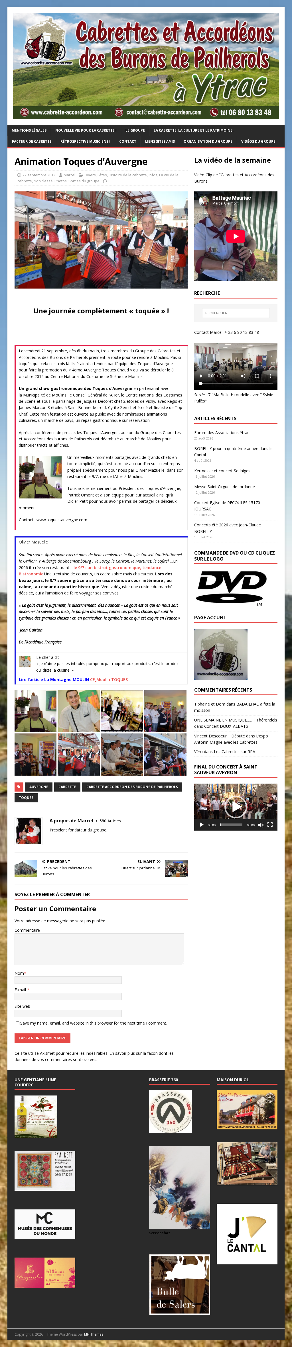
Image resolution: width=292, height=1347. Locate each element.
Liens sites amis (160, 141)
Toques (26, 797)
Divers (90, 174)
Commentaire (27, 930)
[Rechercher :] (235, 313)
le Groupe (135, 130)
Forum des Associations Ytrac (221, 432)
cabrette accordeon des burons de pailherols (132, 786)
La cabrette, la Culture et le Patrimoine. (194, 130)
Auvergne (38, 786)
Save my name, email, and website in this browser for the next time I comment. (93, 1023)
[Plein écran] (270, 825)
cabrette (67, 786)
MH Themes (93, 1334)
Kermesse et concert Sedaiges (222, 470)
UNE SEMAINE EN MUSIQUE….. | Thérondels (235, 720)
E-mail (21, 989)
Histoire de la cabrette (128, 174)
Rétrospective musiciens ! (85, 141)
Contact (127, 141)
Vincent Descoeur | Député (219, 736)
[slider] (231, 824)
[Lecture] (201, 825)
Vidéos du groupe (258, 141)
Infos (153, 174)
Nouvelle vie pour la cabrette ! (86, 130)
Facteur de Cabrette (32, 141)
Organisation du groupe (208, 141)
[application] (235, 807)
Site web (22, 1006)
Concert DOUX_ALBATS (226, 726)
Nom (19, 973)
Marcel (69, 174)
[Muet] (261, 825)
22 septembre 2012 (39, 174)
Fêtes (102, 174)
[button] (235, 807)
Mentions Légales (29, 130)
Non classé (43, 180)
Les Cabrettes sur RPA (234, 751)
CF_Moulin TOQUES (109, 679)
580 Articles (110, 820)
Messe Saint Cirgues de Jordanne (224, 486)
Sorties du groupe (84, 180)
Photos (60, 180)
